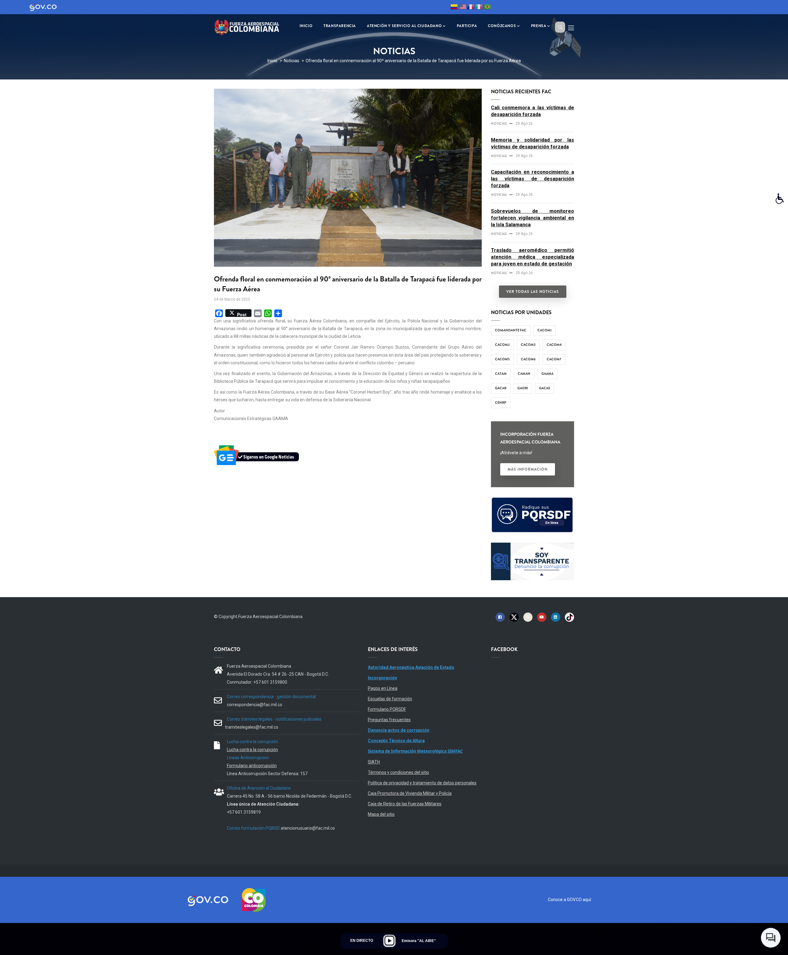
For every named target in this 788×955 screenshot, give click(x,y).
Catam (501, 373)
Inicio (272, 60)
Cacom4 (554, 344)
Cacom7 (554, 359)
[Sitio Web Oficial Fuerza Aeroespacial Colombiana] (251, 26)
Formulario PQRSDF (387, 709)
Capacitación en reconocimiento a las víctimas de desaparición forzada (532, 178)
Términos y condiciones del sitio (398, 772)
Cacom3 (528, 344)
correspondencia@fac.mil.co (254, 704)
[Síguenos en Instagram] (528, 616)
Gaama (547, 373)
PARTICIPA (467, 26)
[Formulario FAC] (532, 500)
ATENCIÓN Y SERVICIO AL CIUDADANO (404, 26)
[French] (470, 7)
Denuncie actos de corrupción (398, 730)
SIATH (374, 761)
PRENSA (538, 26)
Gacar (500, 388)
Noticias (291, 60)
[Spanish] (454, 7)
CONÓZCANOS (502, 26)
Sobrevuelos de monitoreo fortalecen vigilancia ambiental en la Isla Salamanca (532, 218)
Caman (524, 373)
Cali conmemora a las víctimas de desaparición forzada (532, 111)
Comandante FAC (510, 330)
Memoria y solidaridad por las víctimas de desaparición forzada (532, 143)
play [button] (389, 941)
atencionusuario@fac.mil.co (308, 828)
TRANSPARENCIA (340, 26)
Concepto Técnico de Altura (396, 740)
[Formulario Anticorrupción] (532, 546)
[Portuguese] (487, 7)
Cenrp (500, 402)
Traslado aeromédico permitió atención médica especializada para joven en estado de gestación (532, 257)
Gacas (544, 388)
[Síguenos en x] (514, 616)
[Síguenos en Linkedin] (555, 616)
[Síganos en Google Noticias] (257, 446)
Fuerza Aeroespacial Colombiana (270, 616)
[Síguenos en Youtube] (541, 616)
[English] (462, 7)
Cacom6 (528, 359)
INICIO (306, 26)
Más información (528, 469)
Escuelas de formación (390, 698)
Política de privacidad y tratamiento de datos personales (422, 782)
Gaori (522, 388)
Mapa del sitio (381, 814)
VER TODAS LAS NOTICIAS (532, 291)
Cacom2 (502, 344)
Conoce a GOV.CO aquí (569, 899)
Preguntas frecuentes (389, 719)
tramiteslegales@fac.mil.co (251, 727)
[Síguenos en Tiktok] (569, 616)
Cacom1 (544, 330)
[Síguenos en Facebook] (500, 616)
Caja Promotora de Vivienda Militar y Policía (410, 793)
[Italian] (479, 7)
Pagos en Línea (382, 688)
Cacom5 (502, 359)
